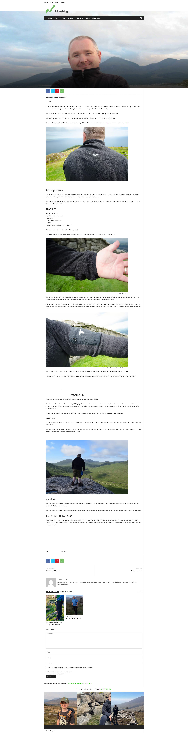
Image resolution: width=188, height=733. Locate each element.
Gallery (71, 18)
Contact (51, 2)
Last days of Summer (53, 571)
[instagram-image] (60, 708)
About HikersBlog (93, 18)
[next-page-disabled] (141, 592)
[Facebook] (48, 91)
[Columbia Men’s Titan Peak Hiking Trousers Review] (55, 608)
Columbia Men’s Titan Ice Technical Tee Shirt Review (74, 617)
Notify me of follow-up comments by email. (60, 672)
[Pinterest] (57, 91)
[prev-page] (139, 592)
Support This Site (60, 2)
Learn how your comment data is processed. (79, 683)
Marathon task (136, 571)
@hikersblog (106, 689)
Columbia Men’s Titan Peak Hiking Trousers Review (54, 623)
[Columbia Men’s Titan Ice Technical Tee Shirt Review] (74, 605)
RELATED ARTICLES (52, 592)
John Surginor (51, 79)
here (108, 123)
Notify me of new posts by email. (57, 674)
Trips (57, 18)
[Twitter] (53, 91)
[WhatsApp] (62, 91)
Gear (63, 18)
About (46, 2)
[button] (141, 18)
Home (50, 18)
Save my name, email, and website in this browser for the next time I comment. (70, 667)
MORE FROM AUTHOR (66, 592)
